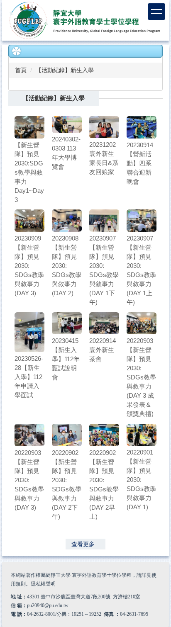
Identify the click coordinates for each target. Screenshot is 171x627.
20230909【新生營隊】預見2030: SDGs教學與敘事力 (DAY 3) (29, 265)
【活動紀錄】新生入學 (65, 70)
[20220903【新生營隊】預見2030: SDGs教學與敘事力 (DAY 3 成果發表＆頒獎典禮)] (141, 323)
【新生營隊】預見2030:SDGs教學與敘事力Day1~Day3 (29, 172)
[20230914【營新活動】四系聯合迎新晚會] (141, 127)
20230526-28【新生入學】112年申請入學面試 (29, 377)
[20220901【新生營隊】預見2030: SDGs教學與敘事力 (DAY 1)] (141, 435)
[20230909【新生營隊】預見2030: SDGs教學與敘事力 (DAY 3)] (29, 220)
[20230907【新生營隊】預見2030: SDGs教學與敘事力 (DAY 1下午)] (104, 220)
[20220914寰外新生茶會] (104, 323)
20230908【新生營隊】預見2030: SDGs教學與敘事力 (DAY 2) (66, 265)
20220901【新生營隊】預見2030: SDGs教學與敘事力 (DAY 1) (141, 479)
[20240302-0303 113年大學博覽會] (67, 124)
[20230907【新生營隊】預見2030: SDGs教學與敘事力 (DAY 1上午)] (141, 220)
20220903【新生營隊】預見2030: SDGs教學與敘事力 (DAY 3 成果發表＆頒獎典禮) (141, 377)
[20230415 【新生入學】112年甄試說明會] (67, 323)
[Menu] (156, 11)
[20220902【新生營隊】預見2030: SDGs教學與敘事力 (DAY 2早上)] (104, 435)
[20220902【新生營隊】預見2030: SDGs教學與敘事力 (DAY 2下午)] (67, 435)
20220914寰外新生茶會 (102, 349)
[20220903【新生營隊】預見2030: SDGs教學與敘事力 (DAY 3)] (29, 435)
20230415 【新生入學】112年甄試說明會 (66, 359)
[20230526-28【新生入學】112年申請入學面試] (29, 332)
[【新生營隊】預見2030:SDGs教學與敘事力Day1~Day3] (29, 127)
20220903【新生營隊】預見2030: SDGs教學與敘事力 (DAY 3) (29, 480)
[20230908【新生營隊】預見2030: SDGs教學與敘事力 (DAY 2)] (67, 220)
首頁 (21, 70)
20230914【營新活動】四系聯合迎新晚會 (140, 163)
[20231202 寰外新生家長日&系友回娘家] (104, 127)
